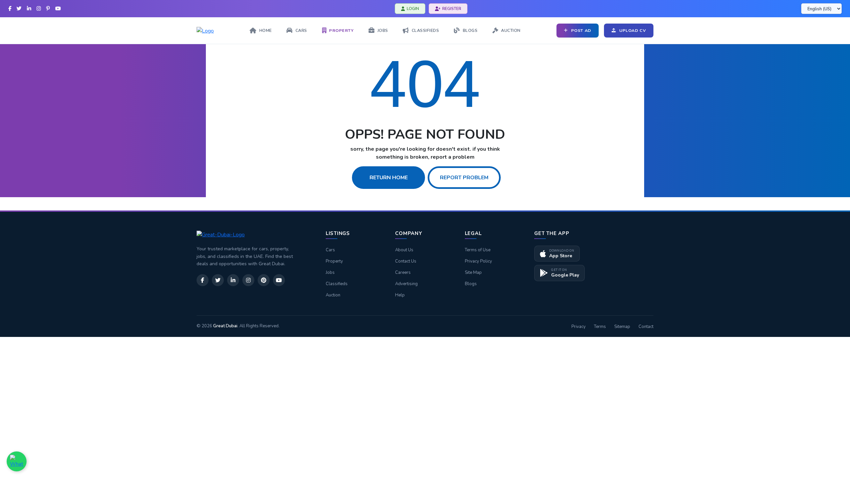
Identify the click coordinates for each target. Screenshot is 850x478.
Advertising (406, 284)
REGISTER (451, 8)
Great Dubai (225, 326)
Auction (333, 295)
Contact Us (405, 261)
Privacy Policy (478, 261)
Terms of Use (477, 250)
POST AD (581, 30)
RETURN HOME (389, 177)
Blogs (471, 284)
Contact (645, 327)
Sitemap (622, 327)
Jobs (330, 273)
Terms (600, 327)
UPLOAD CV (632, 30)
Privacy (578, 327)
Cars (330, 250)
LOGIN (413, 8)
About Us (404, 250)
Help (400, 295)
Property (334, 261)
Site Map (473, 273)
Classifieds (337, 284)
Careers (403, 273)
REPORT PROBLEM (464, 177)
